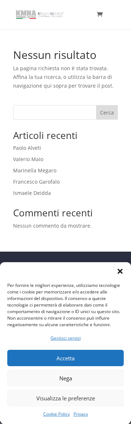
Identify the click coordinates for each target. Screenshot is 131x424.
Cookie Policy (56, 414)
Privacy (81, 414)
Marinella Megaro (34, 170)
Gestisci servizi (66, 338)
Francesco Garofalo (36, 181)
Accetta (65, 358)
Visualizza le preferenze (65, 398)
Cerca (107, 112)
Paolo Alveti (27, 147)
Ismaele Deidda (32, 192)
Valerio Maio (28, 159)
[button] (120, 271)
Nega (65, 378)
